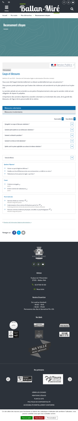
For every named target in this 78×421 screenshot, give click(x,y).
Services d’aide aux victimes (15, 201)
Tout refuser (39, 418)
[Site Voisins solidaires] (64, 335)
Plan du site (39, 399)
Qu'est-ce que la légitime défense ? (17, 168)
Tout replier (58, 119)
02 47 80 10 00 (40, 285)
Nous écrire (40, 289)
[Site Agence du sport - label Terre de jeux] (39, 335)
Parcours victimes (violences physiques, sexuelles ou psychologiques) (28, 209)
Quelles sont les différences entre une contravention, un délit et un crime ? (29, 171)
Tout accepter (26, 418)
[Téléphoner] (3, 2)
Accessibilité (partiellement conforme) (39, 405)
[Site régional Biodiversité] (13, 325)
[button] (39, 124)
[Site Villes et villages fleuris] (39, 325)
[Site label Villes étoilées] (64, 325)
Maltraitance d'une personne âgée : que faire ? (21, 174)
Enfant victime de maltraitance (16, 189)
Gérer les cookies (39, 392)
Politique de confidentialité (39, 402)
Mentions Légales (39, 395)
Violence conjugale (13, 184)
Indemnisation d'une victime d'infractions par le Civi (23, 205)
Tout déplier (70, 119)
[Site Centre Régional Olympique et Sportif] (13, 335)
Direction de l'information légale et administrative (17, 222)
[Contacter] (9, 2)
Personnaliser (51, 418)
